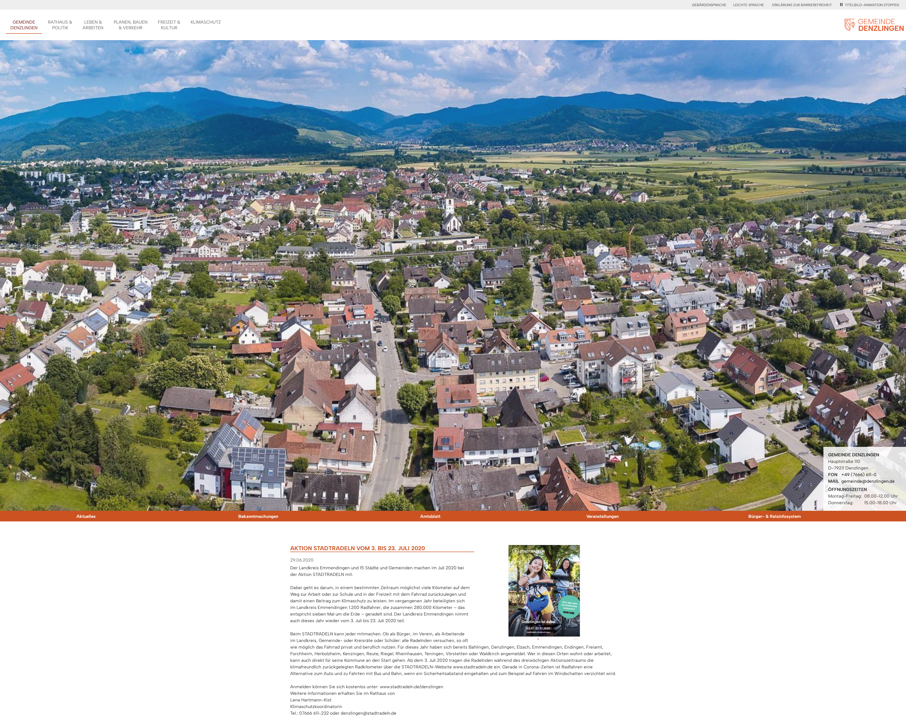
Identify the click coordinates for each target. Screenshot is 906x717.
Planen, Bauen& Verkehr (130, 24)
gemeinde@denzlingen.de (868, 481)
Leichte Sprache (748, 5)
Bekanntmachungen (258, 516)
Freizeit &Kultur (169, 24)
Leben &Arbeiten (93, 24)
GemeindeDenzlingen (24, 24)
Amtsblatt (430, 516)
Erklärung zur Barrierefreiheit (802, 5)
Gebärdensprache (709, 5)
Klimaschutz (206, 22)
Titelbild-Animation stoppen (872, 5)
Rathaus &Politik (60, 24)
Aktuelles (86, 516)
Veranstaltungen (602, 516)
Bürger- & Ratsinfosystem (774, 516)
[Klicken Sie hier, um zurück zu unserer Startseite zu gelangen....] (874, 28)
